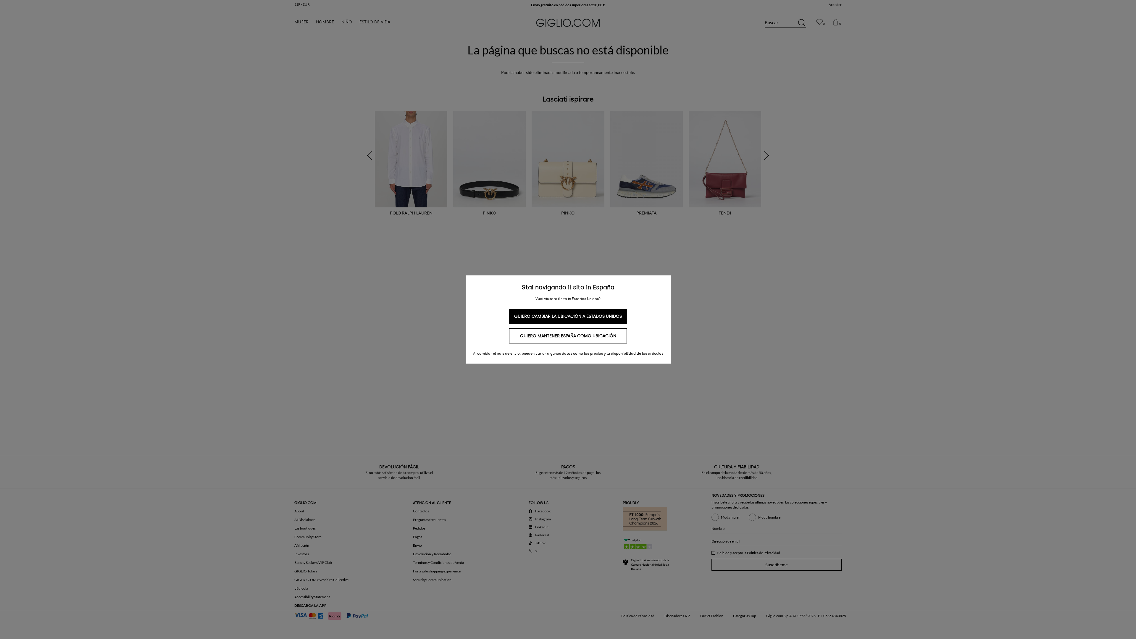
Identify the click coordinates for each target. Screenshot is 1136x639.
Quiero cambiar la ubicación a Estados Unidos (568, 316)
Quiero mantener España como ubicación (568, 335)
